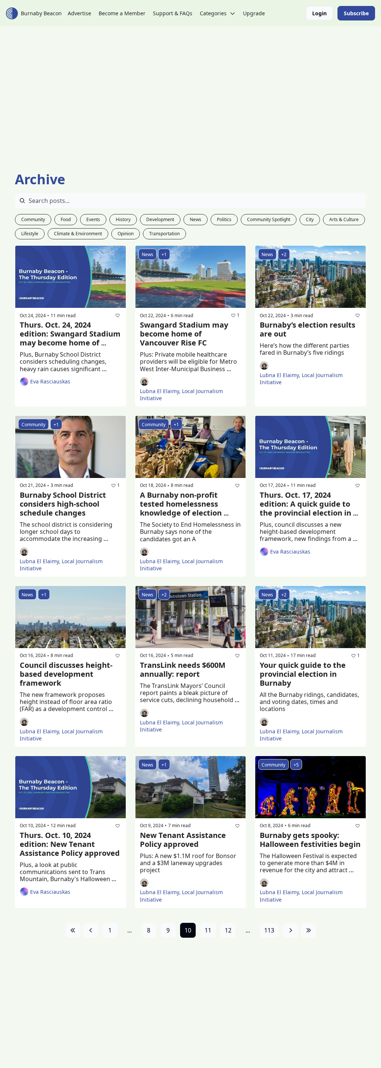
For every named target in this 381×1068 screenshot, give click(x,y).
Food (66, 219)
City (310, 219)
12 (228, 930)
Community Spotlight (268, 219)
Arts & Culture (344, 219)
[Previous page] (90, 930)
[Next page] (290, 930)
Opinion (126, 233)
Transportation (164, 233)
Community (33, 219)
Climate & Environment (78, 233)
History (123, 219)
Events (93, 219)
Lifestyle (29, 233)
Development (160, 219)
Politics (224, 219)
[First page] (72, 930)
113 (269, 930)
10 (188, 930)
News (195, 219)
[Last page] (308, 930)
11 (208, 930)
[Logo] (12, 13)
